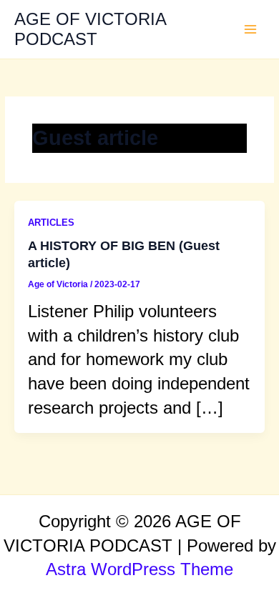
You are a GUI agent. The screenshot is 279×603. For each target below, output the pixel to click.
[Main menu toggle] (251, 30)
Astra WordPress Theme (139, 569)
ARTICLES (51, 222)
